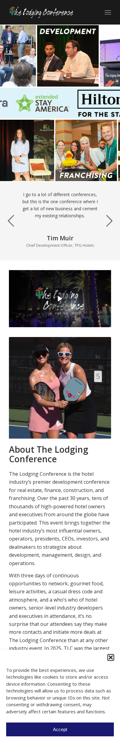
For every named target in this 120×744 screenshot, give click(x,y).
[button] (111, 657)
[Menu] (108, 12)
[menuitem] (108, 12)
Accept (60, 729)
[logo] (49, 12)
